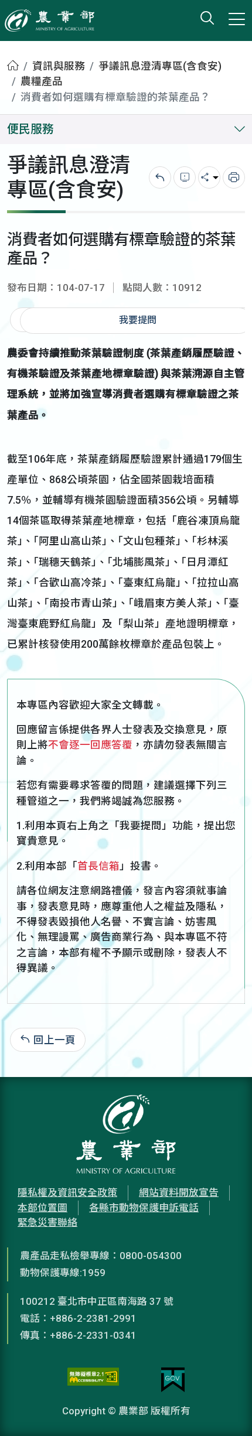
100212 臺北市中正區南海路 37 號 (96, 1301)
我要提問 (137, 320)
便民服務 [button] (30, 129)
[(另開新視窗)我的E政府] (173, 1379)
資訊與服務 (58, 66)
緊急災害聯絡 (47, 1222)
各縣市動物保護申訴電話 (144, 1207)
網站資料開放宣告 (179, 1192)
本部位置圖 (42, 1207)
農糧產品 (42, 81)
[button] (225, 1409)
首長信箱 (98, 866)
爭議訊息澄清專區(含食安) (160, 66)
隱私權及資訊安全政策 (67, 1192)
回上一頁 (54, 1039)
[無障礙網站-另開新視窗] (93, 1379)
